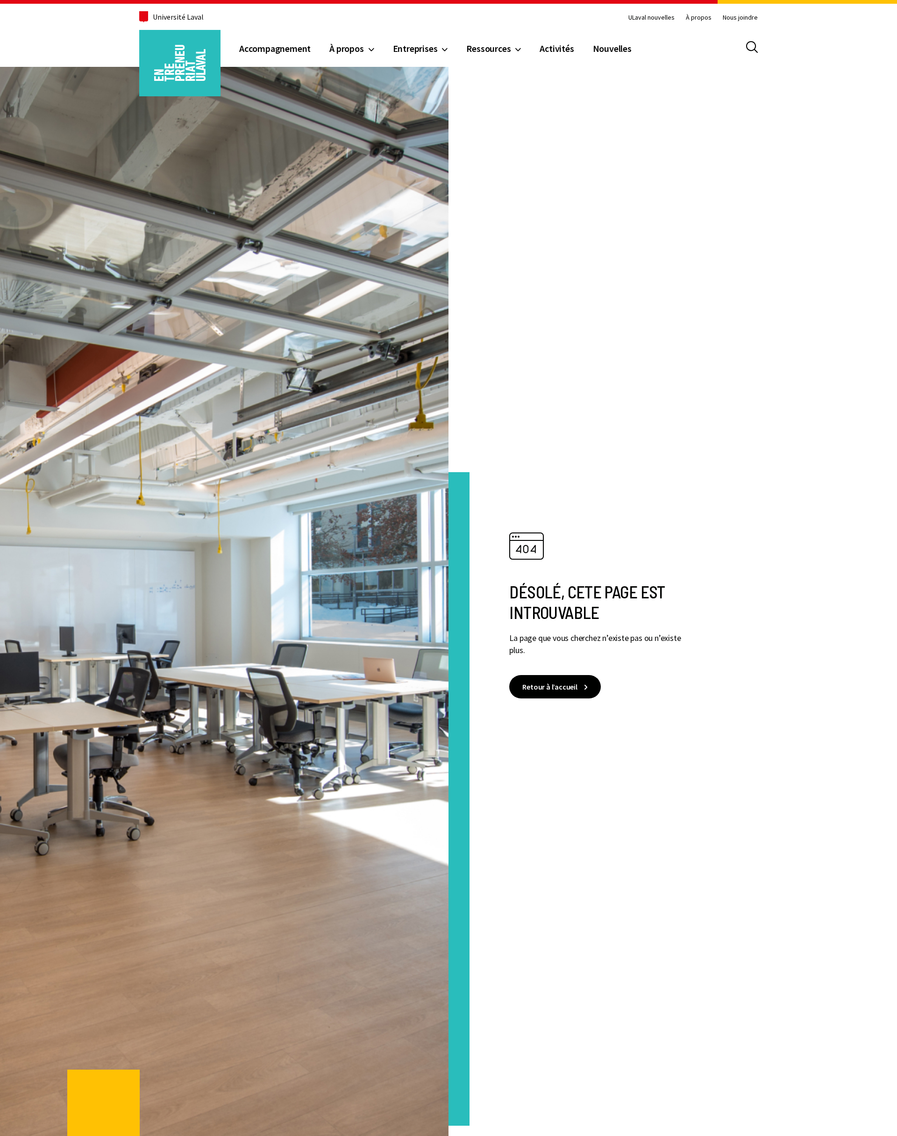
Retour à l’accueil (549, 686)
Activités (557, 48)
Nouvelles (612, 48)
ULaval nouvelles (651, 17)
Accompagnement (275, 48)
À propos (699, 17)
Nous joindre (740, 17)
